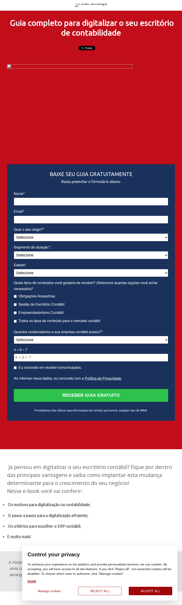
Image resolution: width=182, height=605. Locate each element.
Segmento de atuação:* (32, 247)
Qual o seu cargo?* (29, 229)
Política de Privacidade (103, 378)
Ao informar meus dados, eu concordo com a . (68, 378)
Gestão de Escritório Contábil (41, 304)
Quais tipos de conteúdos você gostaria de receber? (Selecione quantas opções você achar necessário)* (86, 285)
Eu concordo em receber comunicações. (50, 367)
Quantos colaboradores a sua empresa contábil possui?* (58, 331)
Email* (19, 211)
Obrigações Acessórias (36, 295)
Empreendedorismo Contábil (41, 312)
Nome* (19, 193)
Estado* (20, 264)
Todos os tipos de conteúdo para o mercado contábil (59, 320)
